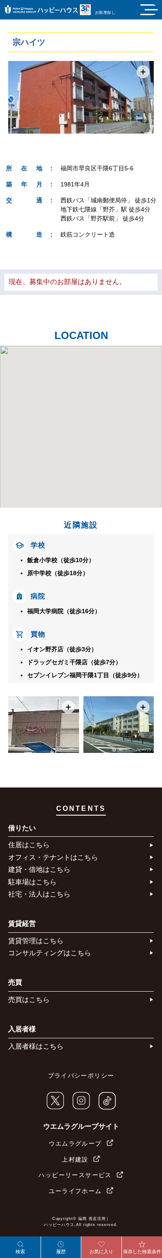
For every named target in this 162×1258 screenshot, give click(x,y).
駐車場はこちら (32, 882)
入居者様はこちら (36, 1046)
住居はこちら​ (29, 844)
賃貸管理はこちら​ (36, 940)
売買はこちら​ (29, 999)
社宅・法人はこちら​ (39, 894)
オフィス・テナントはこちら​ (53, 857)
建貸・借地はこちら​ (39, 869)
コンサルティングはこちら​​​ (49, 953)
